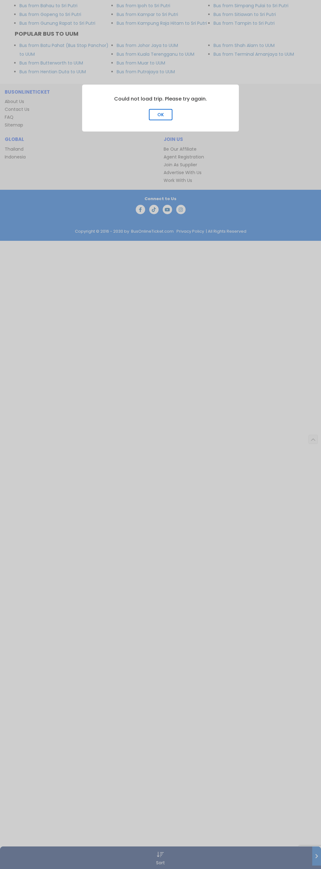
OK (160, 114)
